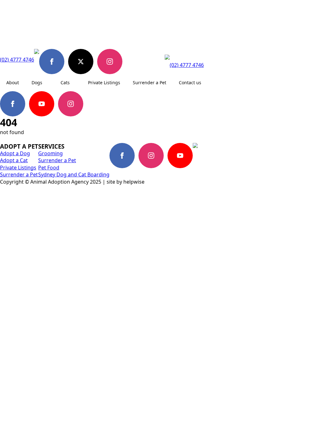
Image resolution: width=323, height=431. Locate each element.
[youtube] (41, 103)
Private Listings (104, 83)
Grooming (50, 153)
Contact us (190, 83)
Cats (65, 83)
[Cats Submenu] (76, 82)
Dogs (37, 83)
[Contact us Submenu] (207, 82)
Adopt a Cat (14, 160)
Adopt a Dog (15, 153)
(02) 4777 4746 (17, 59)
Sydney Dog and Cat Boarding (73, 174)
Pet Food (48, 167)
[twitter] (80, 61)
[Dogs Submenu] (48, 82)
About (12, 83)
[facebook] (51, 61)
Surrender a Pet (149, 83)
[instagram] (109, 61)
